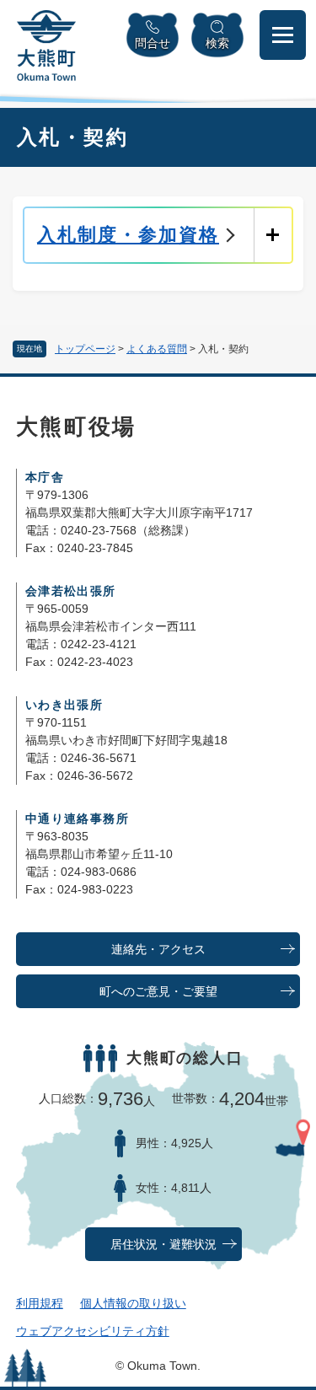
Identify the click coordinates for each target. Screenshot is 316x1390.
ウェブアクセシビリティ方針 (92, 1331)
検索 (217, 43)
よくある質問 (156, 349)
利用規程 (39, 1303)
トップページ (85, 349)
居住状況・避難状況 (163, 1244)
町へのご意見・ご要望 (158, 991)
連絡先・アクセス (158, 949)
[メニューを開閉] (283, 35)
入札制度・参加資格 (128, 234)
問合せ (152, 43)
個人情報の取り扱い (133, 1303)
